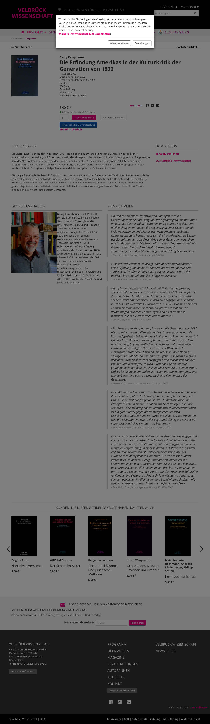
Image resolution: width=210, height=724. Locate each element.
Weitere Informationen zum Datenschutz (84, 33)
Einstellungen (141, 43)
